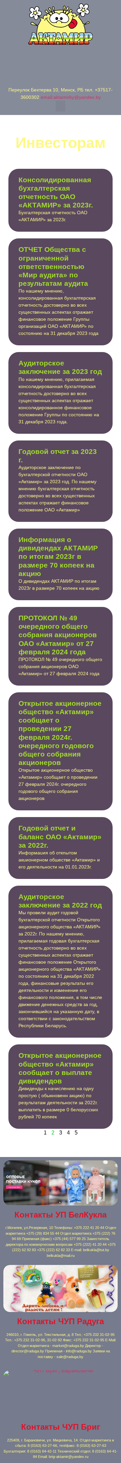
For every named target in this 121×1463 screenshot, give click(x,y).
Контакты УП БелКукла (60, 1214)
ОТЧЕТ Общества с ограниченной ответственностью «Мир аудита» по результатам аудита (53, 266)
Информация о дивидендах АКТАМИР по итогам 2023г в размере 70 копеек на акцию (58, 556)
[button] (60, 106)
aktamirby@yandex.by (77, 97)
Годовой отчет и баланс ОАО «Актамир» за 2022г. (60, 836)
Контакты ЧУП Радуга (60, 1321)
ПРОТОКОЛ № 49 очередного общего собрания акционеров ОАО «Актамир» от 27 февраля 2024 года (57, 635)
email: (47, 97)
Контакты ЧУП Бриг (60, 1426)
